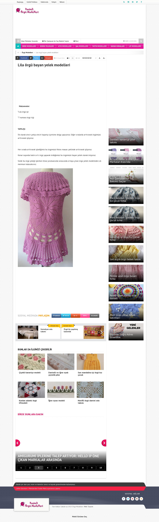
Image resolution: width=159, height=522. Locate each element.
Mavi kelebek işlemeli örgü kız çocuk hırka (62, 41)
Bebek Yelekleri (47, 46)
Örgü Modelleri (27, 52)
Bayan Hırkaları (118, 46)
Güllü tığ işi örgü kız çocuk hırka (124, 238)
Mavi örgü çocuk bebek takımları (122, 316)
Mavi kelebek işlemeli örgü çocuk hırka (125, 219)
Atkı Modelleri (64, 46)
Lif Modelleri (135, 46)
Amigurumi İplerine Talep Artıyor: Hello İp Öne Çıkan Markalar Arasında (125, 158)
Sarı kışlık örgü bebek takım (125, 259)
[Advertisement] (101, 21)
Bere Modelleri (29, 46)
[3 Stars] (87, 58)
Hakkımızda (44, 2)
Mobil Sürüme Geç (79, 516)
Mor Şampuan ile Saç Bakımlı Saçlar (28, 41)
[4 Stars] (89, 58)
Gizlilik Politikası (32, 2)
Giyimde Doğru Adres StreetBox (121, 336)
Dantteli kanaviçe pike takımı (122, 141)
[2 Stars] (85, 58)
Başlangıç (20, 2)
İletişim (54, 2)
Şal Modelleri (82, 46)
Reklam (62, 2)
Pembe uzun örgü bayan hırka (123, 277)
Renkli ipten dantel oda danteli (123, 297)
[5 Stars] (91, 58)
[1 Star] (83, 58)
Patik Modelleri (99, 46)
